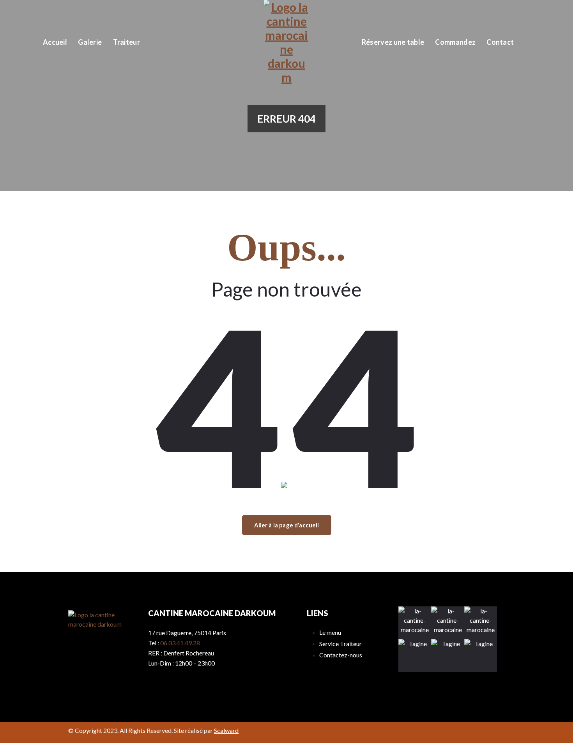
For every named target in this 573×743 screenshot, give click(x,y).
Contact (500, 42)
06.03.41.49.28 (180, 642)
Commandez (455, 42)
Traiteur (126, 42)
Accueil (55, 42)
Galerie (90, 42)
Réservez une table (393, 42)
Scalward (226, 730)
